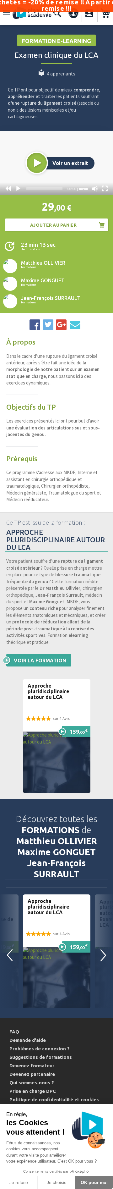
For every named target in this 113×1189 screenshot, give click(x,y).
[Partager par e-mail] (75, 324)
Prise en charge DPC (32, 1091)
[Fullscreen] (105, 188)
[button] (37, 163)
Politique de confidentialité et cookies (54, 1099)
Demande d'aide (27, 1040)
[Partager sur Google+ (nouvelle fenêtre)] (61, 324)
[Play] (18, 188)
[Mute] (95, 188)
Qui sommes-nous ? (31, 1082)
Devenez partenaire (32, 1074)
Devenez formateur (31, 1065)
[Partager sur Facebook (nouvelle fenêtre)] (35, 324)
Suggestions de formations (40, 1057)
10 (8, 188)
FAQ (14, 1031)
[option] (56, 951)
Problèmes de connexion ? (39, 1048)
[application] (56, 163)
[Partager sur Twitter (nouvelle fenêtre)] (48, 324)
